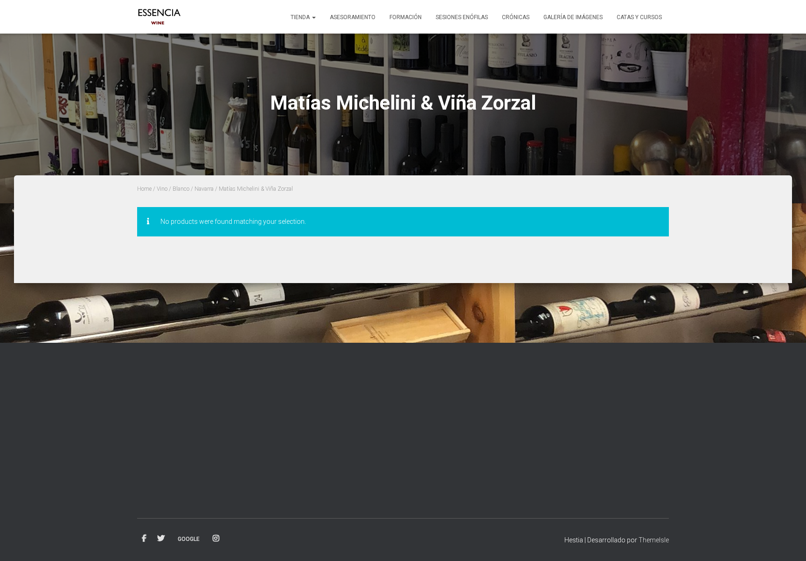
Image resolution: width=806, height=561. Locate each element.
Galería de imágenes (573, 17)
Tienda (301, 17)
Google (189, 539)
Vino (162, 189)
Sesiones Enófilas (462, 17)
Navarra (204, 189)
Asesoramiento (352, 17)
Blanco (181, 189)
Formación (405, 17)
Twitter (161, 538)
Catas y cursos (639, 17)
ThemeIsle (654, 540)
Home (144, 189)
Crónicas (515, 17)
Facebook (144, 538)
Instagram (216, 538)
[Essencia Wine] (159, 16)
